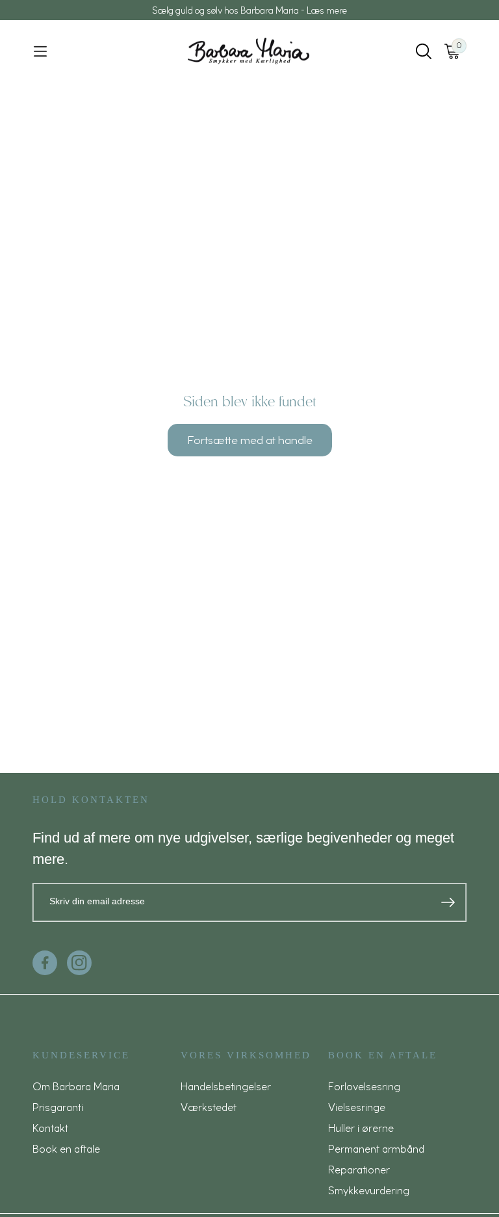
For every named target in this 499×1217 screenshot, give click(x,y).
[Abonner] (448, 902)
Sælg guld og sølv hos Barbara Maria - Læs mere (249, 10)
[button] (40, 51)
